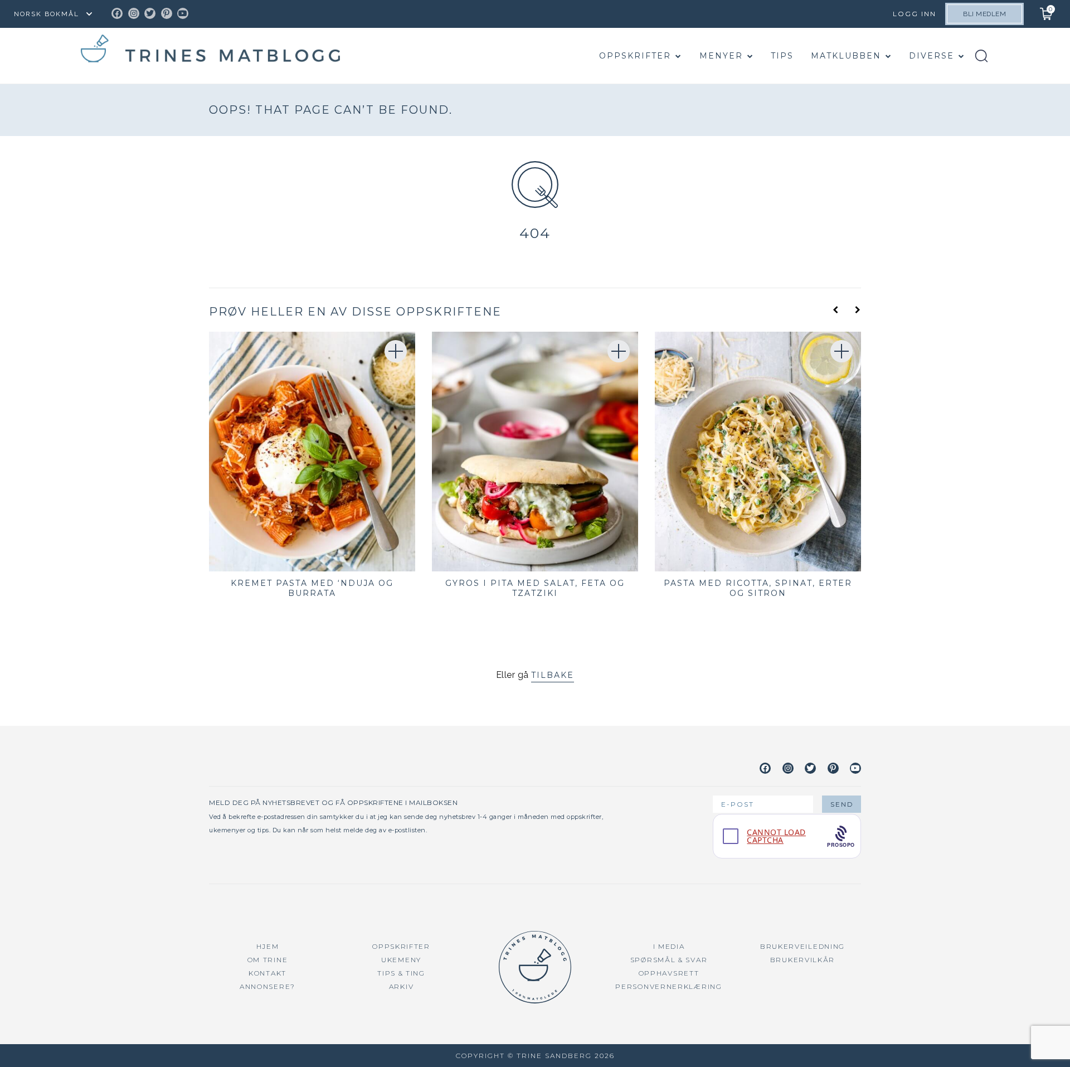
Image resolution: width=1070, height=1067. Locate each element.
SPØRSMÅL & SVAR (669, 960)
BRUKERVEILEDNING (802, 946)
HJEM (267, 946)
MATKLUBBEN (846, 56)
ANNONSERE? (267, 986)
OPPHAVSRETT (669, 973)
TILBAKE (552, 675)
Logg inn (914, 13)
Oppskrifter (635, 56)
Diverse (931, 56)
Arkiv (401, 986)
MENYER (721, 56)
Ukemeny (401, 960)
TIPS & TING (401, 973)
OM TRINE (267, 960)
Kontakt (267, 973)
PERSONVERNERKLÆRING (668, 986)
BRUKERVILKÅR (802, 960)
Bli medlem (984, 14)
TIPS (782, 56)
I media (669, 946)
